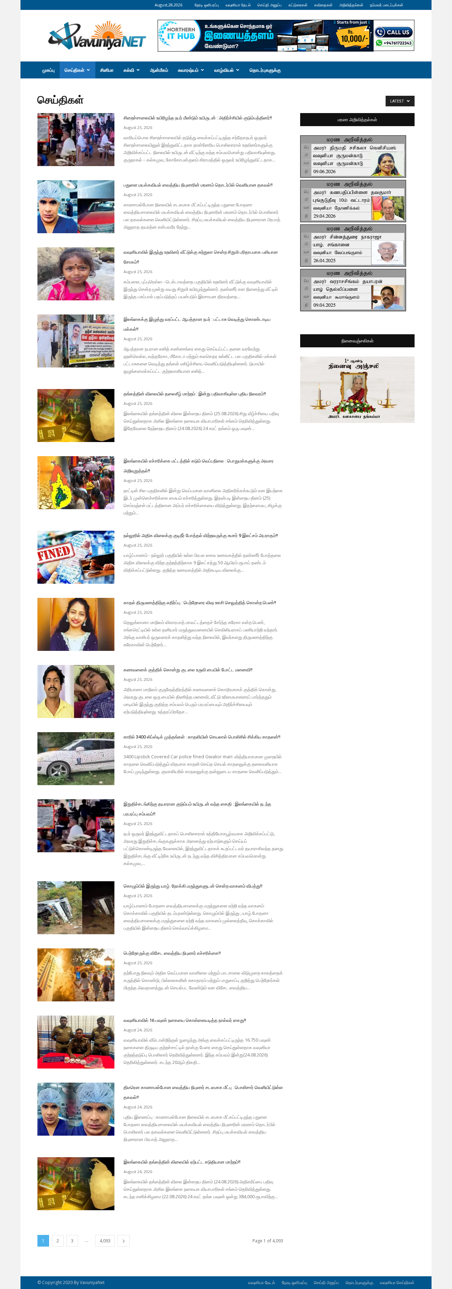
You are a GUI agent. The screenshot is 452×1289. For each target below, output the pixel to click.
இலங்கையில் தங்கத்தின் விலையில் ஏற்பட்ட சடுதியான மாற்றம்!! (182, 1162)
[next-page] (124, 1241)
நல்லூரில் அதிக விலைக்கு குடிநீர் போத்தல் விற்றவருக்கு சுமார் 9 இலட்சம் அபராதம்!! (201, 535)
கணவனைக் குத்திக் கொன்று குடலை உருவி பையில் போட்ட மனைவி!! (188, 669)
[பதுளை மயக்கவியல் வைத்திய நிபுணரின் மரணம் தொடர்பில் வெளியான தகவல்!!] (75, 206)
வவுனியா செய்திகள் (397, 1282)
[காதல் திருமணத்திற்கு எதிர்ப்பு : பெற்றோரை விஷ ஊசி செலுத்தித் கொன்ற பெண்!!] (75, 624)
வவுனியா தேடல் (238, 4)
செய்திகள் (74, 70)
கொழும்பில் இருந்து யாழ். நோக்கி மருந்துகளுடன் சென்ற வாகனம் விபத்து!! (193, 886)
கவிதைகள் (323, 4)
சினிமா (107, 70)
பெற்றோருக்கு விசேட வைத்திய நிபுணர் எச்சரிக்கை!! (172, 953)
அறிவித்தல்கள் (351, 4)
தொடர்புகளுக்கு (265, 70)
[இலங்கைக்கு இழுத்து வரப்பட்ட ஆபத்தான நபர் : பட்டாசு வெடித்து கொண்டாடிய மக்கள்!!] (75, 340)
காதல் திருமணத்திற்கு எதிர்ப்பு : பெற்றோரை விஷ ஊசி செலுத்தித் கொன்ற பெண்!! (200, 602)
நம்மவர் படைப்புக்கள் (386, 4)
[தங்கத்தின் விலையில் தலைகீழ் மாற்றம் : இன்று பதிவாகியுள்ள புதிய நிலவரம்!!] (75, 415)
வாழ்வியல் (224, 70)
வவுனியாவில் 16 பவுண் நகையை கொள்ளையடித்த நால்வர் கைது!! (185, 1020)
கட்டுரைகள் (298, 4)
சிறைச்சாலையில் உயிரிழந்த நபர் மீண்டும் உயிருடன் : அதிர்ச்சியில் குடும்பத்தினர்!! (198, 117)
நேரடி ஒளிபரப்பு (207, 4)
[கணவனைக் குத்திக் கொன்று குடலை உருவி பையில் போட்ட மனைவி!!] (75, 691)
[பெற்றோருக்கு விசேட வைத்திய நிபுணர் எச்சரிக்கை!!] (75, 974)
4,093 (105, 1241)
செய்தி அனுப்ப (269, 4)
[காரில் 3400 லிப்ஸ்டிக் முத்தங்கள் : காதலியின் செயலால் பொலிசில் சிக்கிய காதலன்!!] (75, 758)
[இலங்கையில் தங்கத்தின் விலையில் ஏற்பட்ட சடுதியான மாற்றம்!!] (75, 1183)
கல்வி (129, 70)
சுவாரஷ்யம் (188, 70)
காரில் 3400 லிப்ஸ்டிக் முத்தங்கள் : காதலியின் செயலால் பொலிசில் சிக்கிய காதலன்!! (202, 737)
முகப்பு (48, 70)
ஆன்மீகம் (159, 70)
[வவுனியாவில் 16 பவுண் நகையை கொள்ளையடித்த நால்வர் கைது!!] (75, 1042)
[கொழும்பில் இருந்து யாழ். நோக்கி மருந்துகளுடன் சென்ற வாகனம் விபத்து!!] (75, 907)
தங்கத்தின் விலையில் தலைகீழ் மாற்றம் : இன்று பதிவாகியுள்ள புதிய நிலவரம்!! (195, 393)
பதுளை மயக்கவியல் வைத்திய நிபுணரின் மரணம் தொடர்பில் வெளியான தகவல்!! (198, 185)
